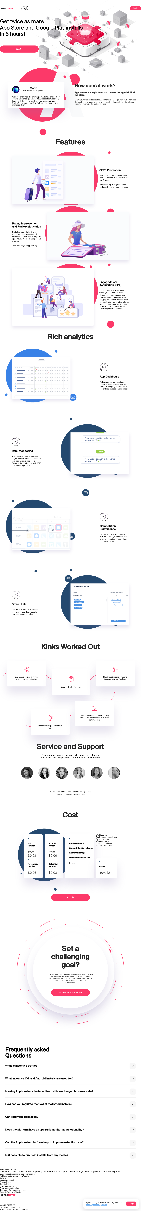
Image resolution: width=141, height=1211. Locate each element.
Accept (131, 1203)
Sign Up (19, 49)
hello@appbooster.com (9, 1207)
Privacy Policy (5, 1182)
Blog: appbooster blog (9, 1188)
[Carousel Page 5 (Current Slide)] (13, 111)
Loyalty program (7, 1186)
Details (3, 1178)
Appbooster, (7, 1174)
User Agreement (7, 1180)
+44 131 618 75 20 (7, 1205)
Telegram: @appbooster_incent (13, 1190)
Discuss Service (70, 992)
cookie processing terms (96, 1204)
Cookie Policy (5, 1184)
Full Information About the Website (14, 1176)
